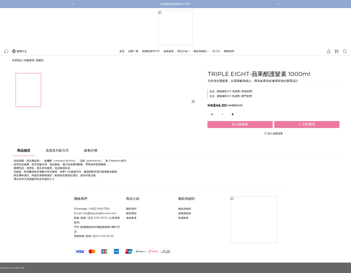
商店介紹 (182, 51)
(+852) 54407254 (99, 208)
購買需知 (131, 213)
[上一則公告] (73, 4)
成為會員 (168, 51)
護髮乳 (40, 60)
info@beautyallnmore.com (99, 213)
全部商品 (17, 60)
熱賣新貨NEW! (151, 51)
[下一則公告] (278, 4)
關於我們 (131, 208)
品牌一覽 (133, 51)
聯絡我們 (229, 51)
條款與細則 (200, 51)
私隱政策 (183, 217)
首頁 (121, 51)
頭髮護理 (29, 60)
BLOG (216, 51)
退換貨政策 (184, 213)
